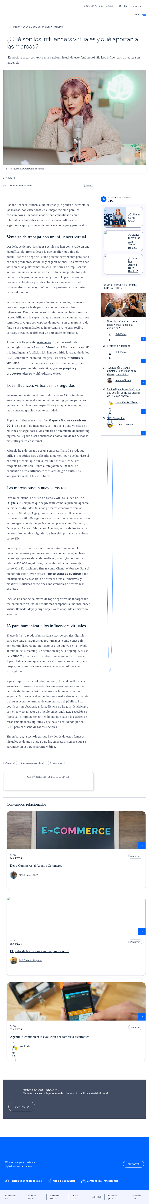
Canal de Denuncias (64, 1180)
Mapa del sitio (137, 1197)
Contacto (22, 1106)
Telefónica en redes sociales (26, 1180)
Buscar (137, 6)
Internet (11, 762)
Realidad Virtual (44, 347)
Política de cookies (54, 1197)
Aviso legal (75, 1197)
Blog (13, 855)
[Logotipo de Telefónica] (17, 6)
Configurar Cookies (31, 1197)
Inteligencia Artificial (33, 762)
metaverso (44, 342)
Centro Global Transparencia (102, 1180)
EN (125, 6)
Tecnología (57, 762)
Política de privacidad (112, 1197)
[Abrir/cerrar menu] (144, 14)
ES (120, 6)
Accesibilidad (95, 1197)
